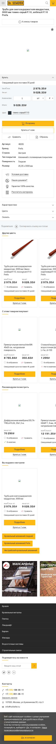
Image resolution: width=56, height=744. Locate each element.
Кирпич (5, 632)
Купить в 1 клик (28, 130)
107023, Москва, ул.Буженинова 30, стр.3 (24, 702)
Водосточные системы (12, 644)
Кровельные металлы (11, 613)
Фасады (6, 638)
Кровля (5, 606)
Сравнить (28, 287)
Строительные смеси (11, 650)
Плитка (5, 619)
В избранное (12, 287)
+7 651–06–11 (14, 694)
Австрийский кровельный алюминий (20, 550)
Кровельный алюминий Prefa (17, 543)
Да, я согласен (28, 738)
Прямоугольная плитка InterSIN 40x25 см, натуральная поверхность (18, 347)
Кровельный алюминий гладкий (18, 536)
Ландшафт (7, 625)
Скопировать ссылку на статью (33, 226)
